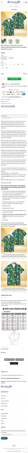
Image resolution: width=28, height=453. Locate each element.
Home (10, 6)
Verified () (20, 359)
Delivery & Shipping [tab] (6, 118)
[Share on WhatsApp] (2, 106)
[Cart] (26, 2)
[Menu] (2, 2)
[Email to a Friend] (9, 106)
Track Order (3, 418)
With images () (10, 359)
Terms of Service (5, 401)
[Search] (24, 2)
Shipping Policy (4, 413)
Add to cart (14, 78)
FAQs (2, 421)
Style (2, 55)
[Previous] (3, 24)
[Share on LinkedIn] (14, 106)
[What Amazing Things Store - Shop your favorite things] (14, 2)
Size (2, 61)
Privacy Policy (4, 406)
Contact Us (3, 396)
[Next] (25, 24)
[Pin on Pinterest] (11, 106)
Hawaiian (16, 6)
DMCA (2, 423)
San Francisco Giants (7, 103)
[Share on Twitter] (7, 106)
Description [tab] (4, 115)
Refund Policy (4, 403)
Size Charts (3, 416)
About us (3, 398)
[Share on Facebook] (4, 106)
